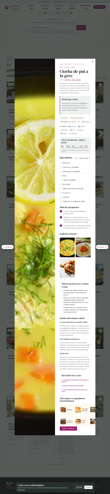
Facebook (82, 126)
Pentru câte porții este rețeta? (73, 386)
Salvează (65, 118)
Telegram (81, 130)
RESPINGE (79, 487)
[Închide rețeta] (92, 61)
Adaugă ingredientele (78, 118)
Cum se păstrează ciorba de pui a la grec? (74, 390)
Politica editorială (76, 80)
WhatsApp (64, 130)
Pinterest (64, 133)
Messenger (72, 126)
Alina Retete (68, 80)
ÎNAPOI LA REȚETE (68, 428)
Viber (73, 130)
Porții (76, 158)
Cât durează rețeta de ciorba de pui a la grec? (75, 380)
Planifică (65, 122)
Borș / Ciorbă (68, 64)
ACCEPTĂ (88, 487)
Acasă (61, 64)
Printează (87, 121)
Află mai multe (21, 489)
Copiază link (74, 133)
